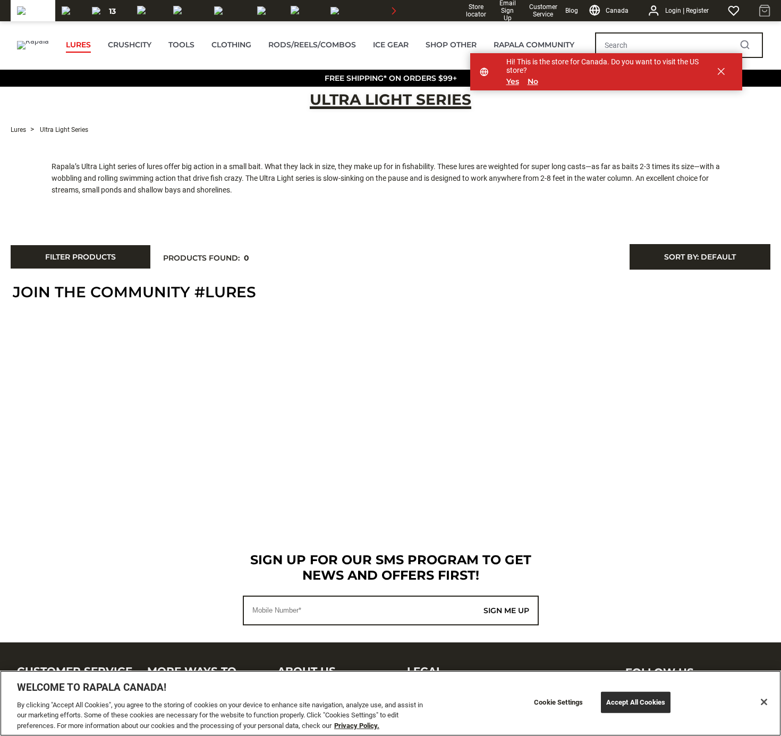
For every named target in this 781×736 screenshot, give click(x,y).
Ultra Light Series (390, 99)
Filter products (80, 257)
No (533, 81)
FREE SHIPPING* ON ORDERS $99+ (391, 78)
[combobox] (700, 257)
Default (700, 257)
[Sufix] (149, 10)
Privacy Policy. (356, 725)
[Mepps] (304, 10)
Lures (18, 129)
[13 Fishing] (108, 10)
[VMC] (70, 10)
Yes (512, 81)
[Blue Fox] (267, 10)
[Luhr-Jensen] (229, 10)
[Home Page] (33, 45)
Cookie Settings (558, 702)
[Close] (764, 702)
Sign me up (506, 610)
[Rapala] (33, 10)
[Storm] (187, 10)
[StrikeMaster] (360, 10)
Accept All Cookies (635, 702)
